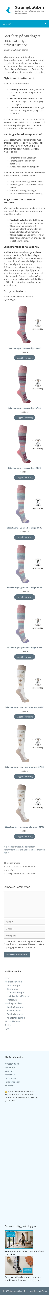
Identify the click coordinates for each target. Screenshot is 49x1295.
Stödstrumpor (14, 985)
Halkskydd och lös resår (18, 996)
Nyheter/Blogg (12, 1063)
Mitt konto (10, 1067)
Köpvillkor (9, 1085)
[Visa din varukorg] (45, 23)
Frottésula (12, 999)
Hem (7, 978)
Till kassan (10, 1074)
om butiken (10, 1078)
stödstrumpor (13, 863)
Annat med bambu (16, 1017)
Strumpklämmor (13, 1021)
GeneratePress (40, 1291)
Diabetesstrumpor (16, 992)
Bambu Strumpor (15, 1007)
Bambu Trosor (14, 1010)
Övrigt (8, 1025)
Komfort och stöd (13, 981)
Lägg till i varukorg (25, 358)
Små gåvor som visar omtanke (21, 873)
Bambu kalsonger (15, 1014)
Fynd (7, 1028)
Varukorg (9, 1071)
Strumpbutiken (29, 7)
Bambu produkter (13, 1003)
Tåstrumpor (12, 989)
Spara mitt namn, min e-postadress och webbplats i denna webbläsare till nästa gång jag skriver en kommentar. (25, 944)
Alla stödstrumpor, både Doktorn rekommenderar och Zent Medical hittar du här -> (24, 849)
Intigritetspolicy (12, 1082)
